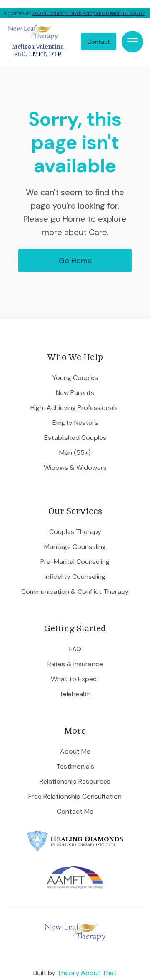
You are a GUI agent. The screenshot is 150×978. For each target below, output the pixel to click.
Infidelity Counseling (75, 577)
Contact (98, 41)
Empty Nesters (75, 423)
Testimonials (75, 766)
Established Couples (75, 438)
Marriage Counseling (75, 547)
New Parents (75, 393)
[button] (132, 41)
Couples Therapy (75, 532)
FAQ (75, 649)
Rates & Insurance (75, 664)
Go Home (75, 261)
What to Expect (75, 679)
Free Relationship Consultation (75, 796)
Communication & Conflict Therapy (75, 592)
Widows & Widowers (75, 468)
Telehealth (75, 694)
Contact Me (75, 811)
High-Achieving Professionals (75, 408)
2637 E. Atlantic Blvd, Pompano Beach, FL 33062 (88, 13)
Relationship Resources (75, 781)
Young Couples (75, 378)
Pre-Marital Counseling (75, 562)
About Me (75, 751)
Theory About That (87, 972)
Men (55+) (75, 453)
